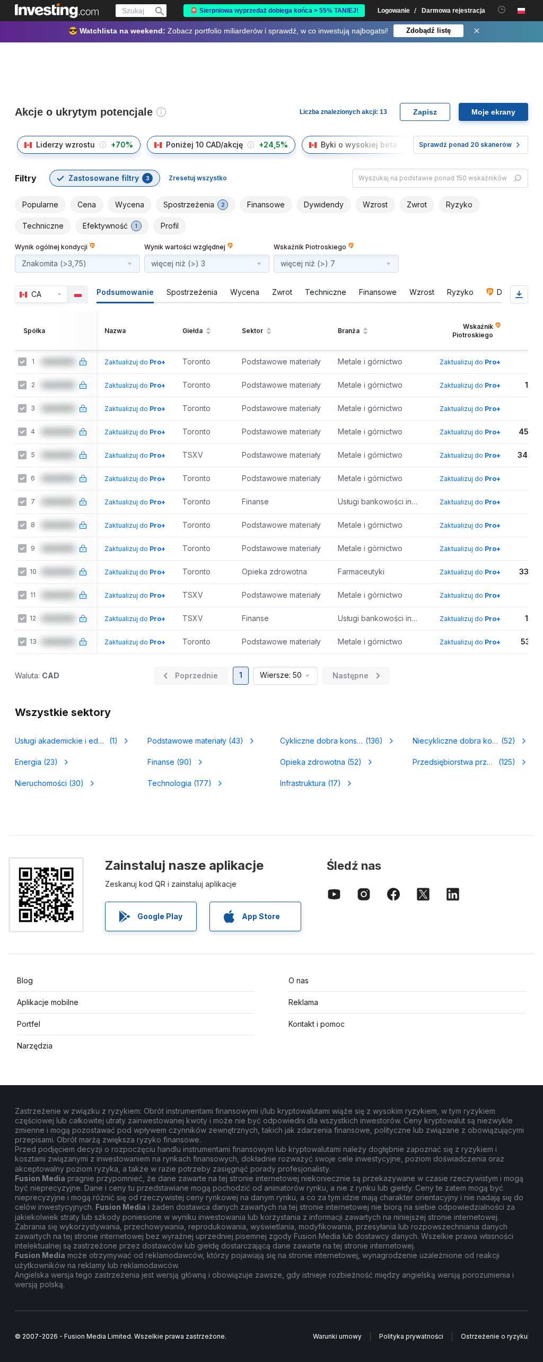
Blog (25, 980)
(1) (72, 740)
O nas (298, 980)
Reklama (303, 1002)
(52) (470, 740)
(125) (467, 761)
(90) (169, 761)
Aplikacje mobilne (47, 1002)
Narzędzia (34, 1045)
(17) (310, 783)
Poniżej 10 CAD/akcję (204, 144)
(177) (179, 783)
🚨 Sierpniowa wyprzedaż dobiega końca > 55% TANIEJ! (274, 10)
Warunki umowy (337, 1336)
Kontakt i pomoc (316, 1023)
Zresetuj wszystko (198, 178)
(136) (335, 740)
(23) (36, 761)
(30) (49, 783)
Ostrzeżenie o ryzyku (494, 1336)
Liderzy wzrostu (65, 144)
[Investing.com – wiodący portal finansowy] (57, 10)
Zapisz (425, 112)
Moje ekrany (493, 112)
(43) (195, 740)
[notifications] (502, 10)
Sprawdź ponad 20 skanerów (465, 145)
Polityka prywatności (411, 1336)
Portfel (28, 1023)
